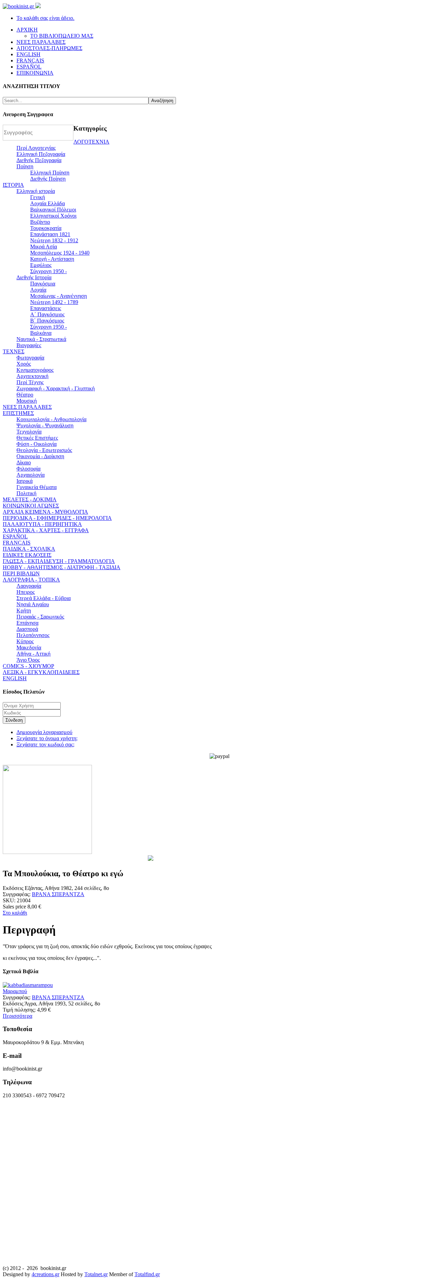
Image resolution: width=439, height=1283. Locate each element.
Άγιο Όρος (28, 660)
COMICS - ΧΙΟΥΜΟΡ (28, 666)
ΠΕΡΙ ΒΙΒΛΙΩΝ (21, 573)
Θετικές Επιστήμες (37, 438)
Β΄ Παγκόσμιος (47, 320)
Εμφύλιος (40, 265)
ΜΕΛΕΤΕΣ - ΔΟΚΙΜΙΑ (30, 499)
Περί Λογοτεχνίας (36, 148)
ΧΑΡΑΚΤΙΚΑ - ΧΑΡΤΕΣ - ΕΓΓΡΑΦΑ (46, 530)
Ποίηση (24, 166)
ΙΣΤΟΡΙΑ (13, 185)
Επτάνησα (27, 623)
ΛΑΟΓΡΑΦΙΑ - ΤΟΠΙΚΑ (31, 580)
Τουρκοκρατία (45, 228)
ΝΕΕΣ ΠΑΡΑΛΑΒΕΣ (27, 407)
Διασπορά (27, 629)
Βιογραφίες (28, 345)
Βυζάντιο (40, 222)
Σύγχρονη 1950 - (48, 271)
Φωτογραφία (30, 358)
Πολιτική (26, 493)
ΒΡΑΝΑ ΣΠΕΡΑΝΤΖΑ (58, 894)
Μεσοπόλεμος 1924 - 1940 (60, 253)
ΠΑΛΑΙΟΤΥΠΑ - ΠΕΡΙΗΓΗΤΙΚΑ (42, 524)
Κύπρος (25, 641)
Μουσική (26, 401)
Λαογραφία (28, 586)
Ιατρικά (24, 481)
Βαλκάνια (40, 333)
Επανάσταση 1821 (50, 234)
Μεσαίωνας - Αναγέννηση (58, 296)
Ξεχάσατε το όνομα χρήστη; (47, 738)
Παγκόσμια (42, 283)
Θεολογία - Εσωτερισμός (44, 450)
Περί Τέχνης (30, 382)
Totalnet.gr (96, 1274)
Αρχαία (38, 290)
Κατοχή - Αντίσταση (52, 259)
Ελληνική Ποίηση (49, 172)
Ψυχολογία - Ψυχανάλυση (44, 425)
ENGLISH (15, 678)
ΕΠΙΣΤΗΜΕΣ (18, 413)
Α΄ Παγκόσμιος (47, 314)
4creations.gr (45, 1274)
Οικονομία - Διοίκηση (40, 456)
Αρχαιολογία (30, 475)
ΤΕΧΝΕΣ (13, 351)
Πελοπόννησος (32, 635)
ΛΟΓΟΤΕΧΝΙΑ (91, 142)
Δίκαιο (23, 462)
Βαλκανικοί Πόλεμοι (53, 209)
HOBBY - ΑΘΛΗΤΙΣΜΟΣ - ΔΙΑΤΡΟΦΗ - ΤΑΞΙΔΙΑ (61, 567)
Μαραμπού (15, 991)
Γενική (37, 197)
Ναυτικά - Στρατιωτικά (41, 339)
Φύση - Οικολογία (36, 444)
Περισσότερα (17, 1016)
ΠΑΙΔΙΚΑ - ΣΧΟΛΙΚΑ (29, 549)
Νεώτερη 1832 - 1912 (54, 240)
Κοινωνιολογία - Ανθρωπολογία (51, 419)
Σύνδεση (14, 720)
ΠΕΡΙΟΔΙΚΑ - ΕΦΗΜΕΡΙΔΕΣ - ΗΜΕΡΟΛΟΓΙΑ (57, 518)
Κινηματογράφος (35, 370)
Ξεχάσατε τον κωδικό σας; (45, 744)
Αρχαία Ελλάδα (47, 203)
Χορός (23, 364)
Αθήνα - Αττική (33, 654)
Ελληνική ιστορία (35, 191)
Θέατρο (24, 395)
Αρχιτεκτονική (32, 376)
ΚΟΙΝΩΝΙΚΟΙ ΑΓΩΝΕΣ (31, 506)
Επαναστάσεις (45, 308)
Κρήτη (23, 610)
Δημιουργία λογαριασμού (44, 732)
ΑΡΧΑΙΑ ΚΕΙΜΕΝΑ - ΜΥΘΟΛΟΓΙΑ (45, 512)
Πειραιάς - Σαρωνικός (40, 617)
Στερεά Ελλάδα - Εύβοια (43, 598)
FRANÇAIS (17, 543)
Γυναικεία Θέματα (36, 487)
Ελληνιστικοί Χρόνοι (53, 216)
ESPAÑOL (15, 536)
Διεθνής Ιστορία (33, 277)
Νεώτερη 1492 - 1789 (54, 302)
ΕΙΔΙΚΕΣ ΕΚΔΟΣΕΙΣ (27, 555)
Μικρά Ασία (43, 246)
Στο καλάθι (15, 913)
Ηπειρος (25, 592)
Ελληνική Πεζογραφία (40, 154)
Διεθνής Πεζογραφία (38, 160)
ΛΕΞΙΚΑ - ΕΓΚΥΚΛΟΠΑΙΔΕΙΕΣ (41, 672)
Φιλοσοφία (28, 469)
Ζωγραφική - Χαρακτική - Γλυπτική (55, 388)
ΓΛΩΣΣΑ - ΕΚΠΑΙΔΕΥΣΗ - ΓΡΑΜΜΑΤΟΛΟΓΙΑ (59, 561)
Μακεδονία (28, 647)
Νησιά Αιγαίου (32, 604)
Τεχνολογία (28, 432)
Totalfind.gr (147, 1274)
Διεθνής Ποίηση (48, 179)
